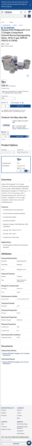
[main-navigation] (2, 12)
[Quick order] (21, 12)
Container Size (4, 96)
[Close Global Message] (30, 4)
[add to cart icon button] (26, 171)
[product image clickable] (3, 82)
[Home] (8, 12)
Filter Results (4, 149)
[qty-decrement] (2, 106)
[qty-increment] (8, 106)
